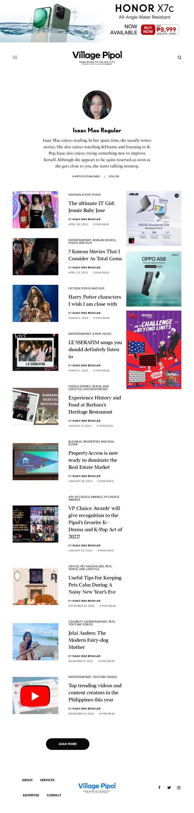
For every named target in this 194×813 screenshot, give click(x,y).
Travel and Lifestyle (83, 569)
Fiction (74, 288)
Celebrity (75, 621)
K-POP (86, 194)
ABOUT (27, 780)
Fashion (74, 194)
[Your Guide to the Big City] (97, 57)
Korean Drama (104, 240)
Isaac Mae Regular (86, 219)
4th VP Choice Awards (85, 497)
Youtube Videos (80, 624)
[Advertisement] (153, 439)
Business (75, 441)
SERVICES (47, 780)
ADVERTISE (31, 795)
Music (96, 194)
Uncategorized (95, 389)
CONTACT (54, 795)
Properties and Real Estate (91, 443)
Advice (73, 566)
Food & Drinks (79, 386)
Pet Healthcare (92, 566)
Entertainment (79, 240)
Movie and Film (80, 243)
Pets (108, 566)
